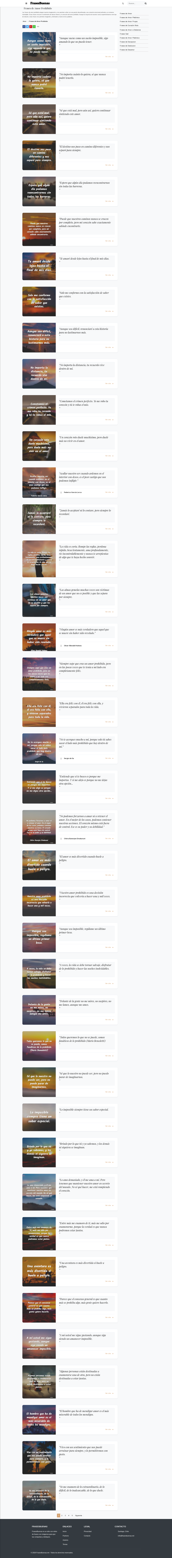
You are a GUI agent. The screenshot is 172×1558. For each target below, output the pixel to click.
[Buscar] (145, 3)
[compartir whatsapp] (34, 26)
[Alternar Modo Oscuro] (123, 3)
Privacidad (87, 1531)
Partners (66, 1536)
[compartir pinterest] (30, 26)
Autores (65, 1540)
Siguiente (78, 1515)
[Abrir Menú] (26, 3)
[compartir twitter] (27, 26)
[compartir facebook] (23, 26)
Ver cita (108, 56)
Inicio (64, 1531)
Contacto (87, 1536)
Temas (65, 1544)
